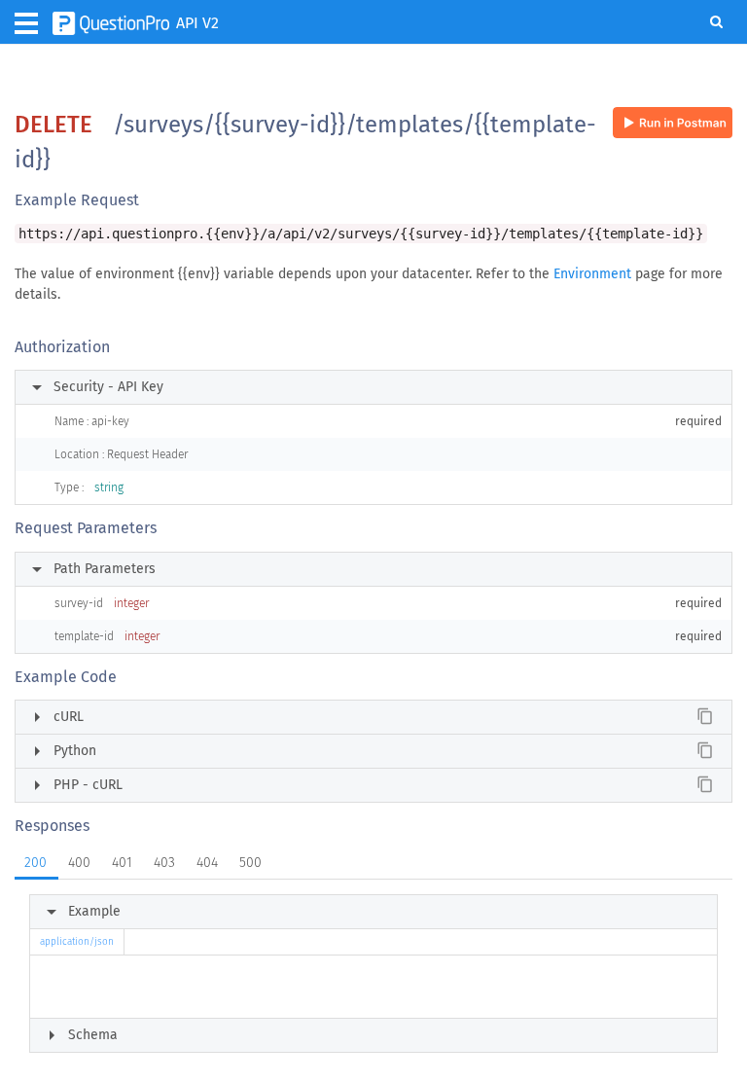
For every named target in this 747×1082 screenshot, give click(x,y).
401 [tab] (122, 862)
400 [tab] (79, 862)
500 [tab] (250, 862)
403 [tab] (164, 862)
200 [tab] (35, 862)
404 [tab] (207, 862)
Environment (592, 274)
